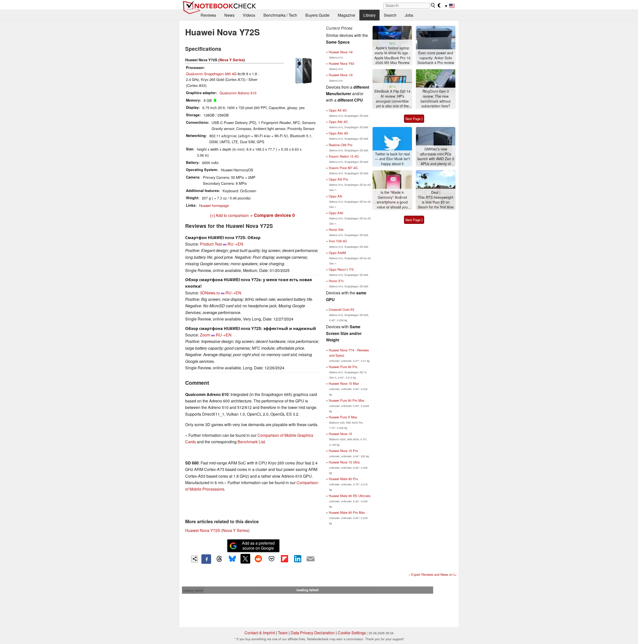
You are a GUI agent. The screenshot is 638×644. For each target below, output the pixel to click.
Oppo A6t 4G (338, 121)
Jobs (409, 15)
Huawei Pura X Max (343, 417)
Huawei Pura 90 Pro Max (346, 400)
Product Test (211, 244)
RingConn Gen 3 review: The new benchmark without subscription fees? (436, 98)
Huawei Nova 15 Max (344, 383)
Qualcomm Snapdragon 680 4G (211, 73)
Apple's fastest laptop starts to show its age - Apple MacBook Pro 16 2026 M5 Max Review (392, 55)
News (229, 15)
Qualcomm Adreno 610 (238, 92)
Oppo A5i (335, 196)
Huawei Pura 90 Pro (343, 366)
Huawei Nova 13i (341, 74)
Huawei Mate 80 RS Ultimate (349, 495)
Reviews (208, 15)
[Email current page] (310, 559)
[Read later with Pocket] (271, 558)
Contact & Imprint (259, 633)
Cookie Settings (352, 633)
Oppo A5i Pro (338, 179)
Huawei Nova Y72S (202, 530)
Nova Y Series (232, 59)
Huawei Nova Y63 (341, 63)
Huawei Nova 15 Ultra (344, 462)
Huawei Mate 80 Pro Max (347, 512)
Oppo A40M (337, 252)
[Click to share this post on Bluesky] (232, 559)
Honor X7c (336, 280)
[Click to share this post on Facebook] (206, 559)
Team (283, 633)
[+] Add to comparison (229, 215)
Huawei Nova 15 (340, 433)
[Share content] (194, 559)
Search (390, 15)
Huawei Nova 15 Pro (343, 450)
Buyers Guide (317, 15)
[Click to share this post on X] (245, 558)
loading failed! (193, 590)
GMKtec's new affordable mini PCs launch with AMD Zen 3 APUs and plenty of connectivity (435, 156)
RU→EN (235, 244)
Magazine (346, 15)
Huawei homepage (214, 205)
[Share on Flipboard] (284, 558)
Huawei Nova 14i (341, 52)
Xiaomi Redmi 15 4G (344, 156)
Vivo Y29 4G (338, 241)
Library (369, 15)
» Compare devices (272, 215)
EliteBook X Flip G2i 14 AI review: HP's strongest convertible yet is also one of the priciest (392, 99)
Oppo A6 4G (338, 110)
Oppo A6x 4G (338, 133)
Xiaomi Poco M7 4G (343, 167)
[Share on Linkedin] (297, 558)
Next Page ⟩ (414, 118)
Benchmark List (251, 442)
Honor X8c (336, 229)
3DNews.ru (210, 293)
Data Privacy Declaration (313, 633)
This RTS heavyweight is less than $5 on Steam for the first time (436, 202)
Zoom (205, 335)
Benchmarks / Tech (280, 15)
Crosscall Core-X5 (341, 309)
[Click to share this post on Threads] (219, 559)
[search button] (433, 5)
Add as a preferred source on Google (258, 545)
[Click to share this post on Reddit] (258, 558)
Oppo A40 (336, 212)
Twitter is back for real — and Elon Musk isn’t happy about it (392, 159)
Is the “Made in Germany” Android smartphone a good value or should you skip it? (392, 200)
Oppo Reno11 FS (341, 269)
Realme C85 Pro (340, 144)
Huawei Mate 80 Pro (343, 478)
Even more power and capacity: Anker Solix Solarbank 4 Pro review (435, 58)
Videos (249, 15)
